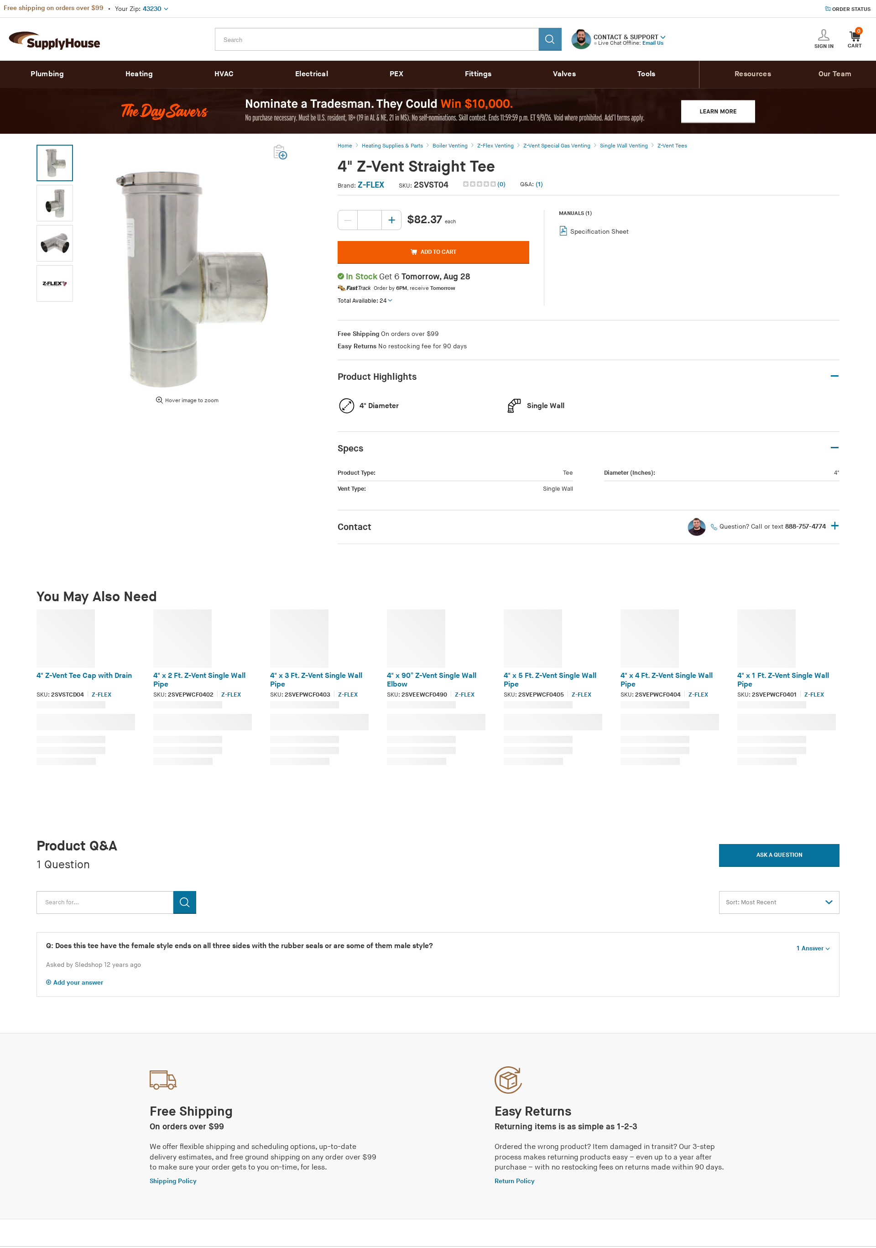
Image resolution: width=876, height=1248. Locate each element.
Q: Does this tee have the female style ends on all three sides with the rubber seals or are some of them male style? (239, 946)
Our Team (835, 74)
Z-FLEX (371, 185)
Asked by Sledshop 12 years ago (93, 964)
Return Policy (515, 1181)
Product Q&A (76, 846)
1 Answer (810, 948)
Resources (753, 74)
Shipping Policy (173, 1181)
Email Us (652, 43)
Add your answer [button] (78, 982)
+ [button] (835, 526)
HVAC (224, 74)
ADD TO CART (438, 252)
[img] (480, 184)
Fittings (478, 74)
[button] (662, 36)
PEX (396, 74)
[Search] (550, 39)
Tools (646, 74)
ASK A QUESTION (779, 855)
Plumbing (47, 74)
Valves (564, 74)
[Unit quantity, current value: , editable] (369, 220)
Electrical (311, 74)
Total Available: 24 (362, 300)
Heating (139, 74)
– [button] (835, 376)
